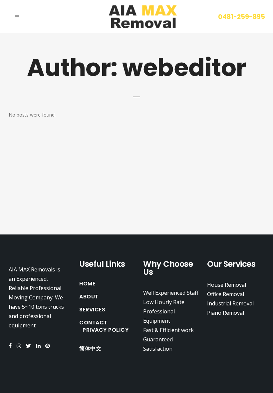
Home (87, 283)
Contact (93, 322)
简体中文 (90, 348)
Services (92, 309)
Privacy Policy (106, 330)
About (89, 296)
